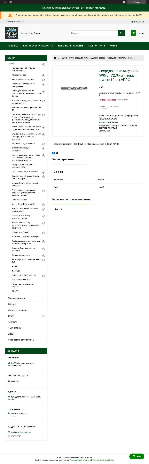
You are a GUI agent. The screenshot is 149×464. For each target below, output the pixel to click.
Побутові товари (19, 200)
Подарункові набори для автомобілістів (23, 69)
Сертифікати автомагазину (21, 340)
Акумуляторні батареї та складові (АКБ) (23, 165)
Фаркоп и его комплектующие (25, 236)
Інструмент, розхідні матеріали (21, 149)
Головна (13, 46)
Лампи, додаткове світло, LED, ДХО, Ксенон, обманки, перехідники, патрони (26, 157)
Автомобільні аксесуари (23, 79)
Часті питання (15, 328)
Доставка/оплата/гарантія (38, 46)
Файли (114, 46)
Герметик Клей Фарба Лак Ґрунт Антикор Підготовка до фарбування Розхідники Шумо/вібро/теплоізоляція (26, 118)
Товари (11, 63)
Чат (139, 456)
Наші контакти (96, 46)
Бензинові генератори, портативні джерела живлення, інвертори (26, 225)
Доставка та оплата (17, 310)
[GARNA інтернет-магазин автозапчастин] (11, 38)
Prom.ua (88, 457)
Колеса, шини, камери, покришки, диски (22, 216)
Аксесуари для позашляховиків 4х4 (26, 260)
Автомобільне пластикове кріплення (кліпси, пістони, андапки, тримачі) (23, 192)
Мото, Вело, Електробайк (23, 204)
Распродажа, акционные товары (23, 285)
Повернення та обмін (70, 46)
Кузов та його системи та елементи (23, 249)
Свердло (58, 144)
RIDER (14, 266)
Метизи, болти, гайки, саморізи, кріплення (26, 184)
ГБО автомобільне (20, 232)
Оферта (12, 304)
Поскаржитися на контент (80, 460)
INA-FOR (16, 271)
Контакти (12, 322)
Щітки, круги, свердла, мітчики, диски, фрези (83, 58)
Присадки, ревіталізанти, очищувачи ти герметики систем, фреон (26, 93)
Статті (11, 316)
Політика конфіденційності (103, 460)
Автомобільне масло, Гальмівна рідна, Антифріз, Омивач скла (26, 128)
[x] (57, 153)
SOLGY (15, 291)
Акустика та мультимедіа (23, 143)
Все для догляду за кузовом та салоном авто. (26, 101)
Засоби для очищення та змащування (23, 85)
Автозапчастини (19, 75)
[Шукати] (121, 33)
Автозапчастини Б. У (21, 279)
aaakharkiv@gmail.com (21, 432)
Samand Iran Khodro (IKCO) (24, 275)
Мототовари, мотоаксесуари (25, 172)
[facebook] (53, 153)
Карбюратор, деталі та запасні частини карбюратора (26, 242)
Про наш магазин (16, 298)
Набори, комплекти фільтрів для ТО (26, 108)
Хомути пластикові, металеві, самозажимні (25, 209)
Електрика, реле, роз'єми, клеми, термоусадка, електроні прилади (26, 136)
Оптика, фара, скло (21, 255)
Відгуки (11, 334)
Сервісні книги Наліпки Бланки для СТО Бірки (25, 177)
